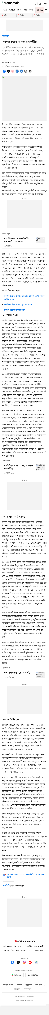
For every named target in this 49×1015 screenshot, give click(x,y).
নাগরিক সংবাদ (7, 946)
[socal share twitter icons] (9, 72)
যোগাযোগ (17, 989)
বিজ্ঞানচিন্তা (28, 946)
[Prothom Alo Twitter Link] (19, 963)
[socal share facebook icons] (4, 72)
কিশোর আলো (18, 946)
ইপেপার (23, 950)
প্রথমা (30, 950)
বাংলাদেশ (11, 10)
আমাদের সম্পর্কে (8, 985)
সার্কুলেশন (29, 985)
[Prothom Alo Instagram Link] (25, 963)
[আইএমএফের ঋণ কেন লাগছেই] (40, 675)
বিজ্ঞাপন (19, 985)
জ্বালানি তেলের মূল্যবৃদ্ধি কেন (14, 310)
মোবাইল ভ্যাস (38, 950)
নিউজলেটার (27, 989)
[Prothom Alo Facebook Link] (14, 963)
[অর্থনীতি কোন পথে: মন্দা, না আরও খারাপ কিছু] (40, 467)
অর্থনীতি (5, 36)
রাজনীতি (19, 10)
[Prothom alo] (11, 3)
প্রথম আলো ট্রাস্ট (39, 946)
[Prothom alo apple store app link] (32, 975)
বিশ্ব (25, 10)
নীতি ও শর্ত (39, 985)
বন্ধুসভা (6, 950)
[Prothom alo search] (34, 3)
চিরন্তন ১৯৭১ (15, 950)
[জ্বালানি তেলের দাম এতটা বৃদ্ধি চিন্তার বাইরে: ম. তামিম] (40, 240)
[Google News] (36, 962)
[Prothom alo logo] (24, 941)
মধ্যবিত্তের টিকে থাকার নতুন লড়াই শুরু (18, 304)
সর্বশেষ (4, 10)
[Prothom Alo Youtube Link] (31, 963)
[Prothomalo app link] (16, 975)
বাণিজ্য (31, 10)
